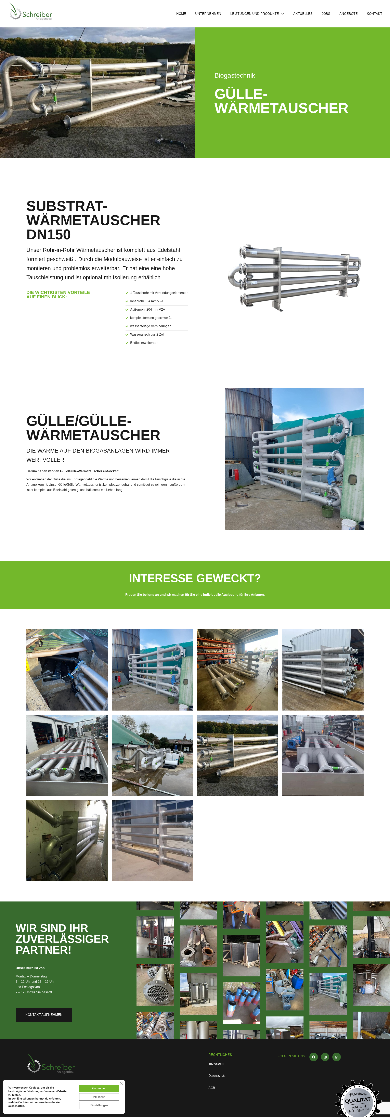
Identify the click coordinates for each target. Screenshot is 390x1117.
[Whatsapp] (336, 1057)
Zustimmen (99, 1088)
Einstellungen (26, 1099)
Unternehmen (208, 13)
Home (181, 13)
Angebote (348, 13)
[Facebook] (313, 1057)
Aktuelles (303, 13)
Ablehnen (99, 1097)
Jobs (326, 13)
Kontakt (374, 13)
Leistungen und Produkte (254, 13)
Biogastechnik (234, 75)
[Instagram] (325, 1057)
